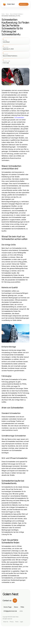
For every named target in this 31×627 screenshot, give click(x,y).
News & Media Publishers (16, 14)
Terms (16, 621)
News (7, 14)
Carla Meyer (6, 42)
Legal (21, 621)
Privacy (12, 621)
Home (3, 14)
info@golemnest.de (10, 611)
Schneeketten (19, 117)
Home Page (8, 607)
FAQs (22, 607)
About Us (5, 621)
